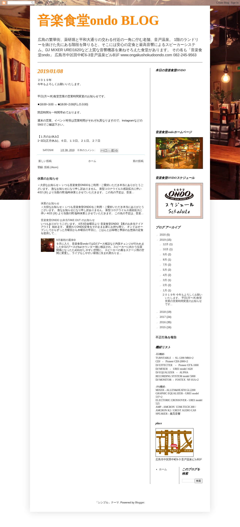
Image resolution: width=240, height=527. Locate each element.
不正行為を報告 (166, 337)
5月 (165, 269)
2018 (163, 311)
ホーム (92, 160)
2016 (163, 322)
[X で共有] (109, 150)
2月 (165, 285)
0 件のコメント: (87, 150)
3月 (165, 279)
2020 (163, 234)
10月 (166, 249)
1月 (165, 290)
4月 (165, 274)
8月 (165, 259)
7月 (165, 264)
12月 (166, 244)
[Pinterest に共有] (116, 150)
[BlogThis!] (106, 150)
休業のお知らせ (48, 178)
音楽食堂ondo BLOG (98, 20)
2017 (163, 316)
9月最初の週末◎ (66, 239)
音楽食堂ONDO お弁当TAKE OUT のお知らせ (68, 220)
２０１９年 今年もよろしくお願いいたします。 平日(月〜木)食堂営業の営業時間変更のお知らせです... (182, 299)
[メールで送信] (102, 150)
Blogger (139, 502)
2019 (163, 239)
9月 (165, 254)
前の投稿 (138, 160)
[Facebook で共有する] (113, 150)
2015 (163, 327)
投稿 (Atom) (51, 167)
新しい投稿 (45, 160)
